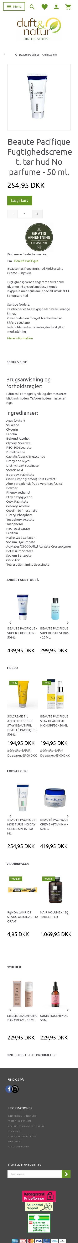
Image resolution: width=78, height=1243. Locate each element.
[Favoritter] (44, 6)
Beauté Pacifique (26, 261)
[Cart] (68, 6)
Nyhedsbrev (14, 1141)
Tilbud (12, 668)
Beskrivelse (16, 362)
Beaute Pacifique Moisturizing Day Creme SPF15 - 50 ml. (21, 826)
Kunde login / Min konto (21, 1116)
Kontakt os (13, 1131)
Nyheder (13, 967)
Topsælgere (17, 771)
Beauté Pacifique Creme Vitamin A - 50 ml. (54, 824)
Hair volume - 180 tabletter (54, 914)
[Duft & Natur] (39, 29)
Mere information (20, 338)
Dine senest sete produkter (31, 1055)
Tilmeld (66, 1174)
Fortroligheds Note (19, 1121)
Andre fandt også (22, 580)
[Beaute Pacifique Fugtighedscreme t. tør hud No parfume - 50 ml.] (39, 96)
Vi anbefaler (17, 863)
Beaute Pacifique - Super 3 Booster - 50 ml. (22, 633)
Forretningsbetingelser (21, 1136)
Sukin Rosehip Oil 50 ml (54, 1018)
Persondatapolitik (18, 1147)
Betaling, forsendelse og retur (25, 1126)
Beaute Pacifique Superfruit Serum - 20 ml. (54, 633)
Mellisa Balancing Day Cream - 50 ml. (22, 1018)
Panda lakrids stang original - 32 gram (22, 917)
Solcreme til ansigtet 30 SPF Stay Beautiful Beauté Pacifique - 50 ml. (22, 725)
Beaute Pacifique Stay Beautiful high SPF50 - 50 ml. (54, 721)
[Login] (56, 6)
